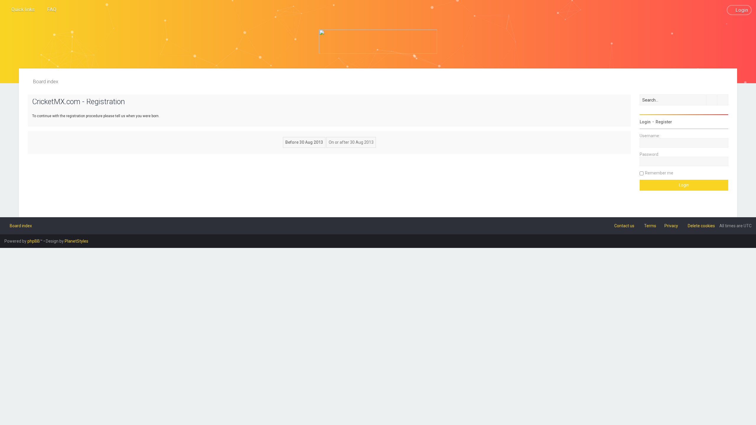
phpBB (33, 241)
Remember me (659, 173)
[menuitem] (49, 9)
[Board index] (378, 42)
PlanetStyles (76, 241)
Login (645, 122)
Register (664, 122)
